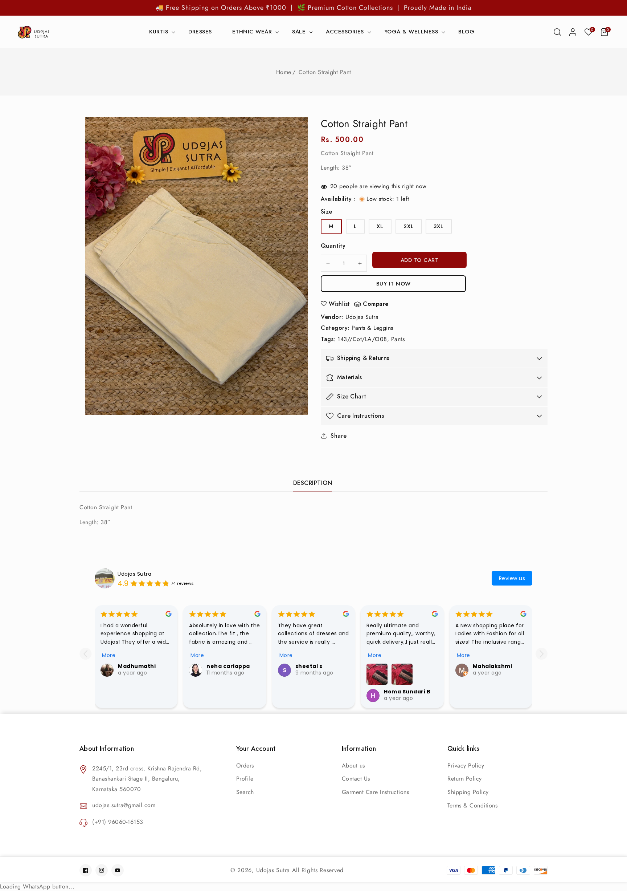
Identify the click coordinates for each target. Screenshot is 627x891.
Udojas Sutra (361, 317)
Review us (512, 578)
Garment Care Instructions (375, 792)
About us (353, 765)
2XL (412, 228)
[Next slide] (542, 654)
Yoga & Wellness (411, 32)
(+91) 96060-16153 (117, 822)
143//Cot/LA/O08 (362, 339)
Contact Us (356, 778)
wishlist (339, 304)
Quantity (333, 246)
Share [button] (339, 436)
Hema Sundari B (407, 691)
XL (384, 228)
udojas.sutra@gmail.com (123, 805)
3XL (443, 228)
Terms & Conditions (472, 805)
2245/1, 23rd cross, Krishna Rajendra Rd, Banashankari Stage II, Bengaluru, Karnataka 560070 (147, 779)
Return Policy (464, 778)
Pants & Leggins (372, 328)
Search (245, 792)
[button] (557, 32)
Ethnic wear (252, 32)
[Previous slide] (85, 654)
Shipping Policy (468, 792)
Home (283, 72)
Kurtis (158, 32)
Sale (299, 32)
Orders (245, 765)
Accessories (345, 32)
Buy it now (393, 284)
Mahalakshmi (492, 666)
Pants (398, 339)
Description (312, 483)
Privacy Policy (465, 765)
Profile (245, 778)
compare (376, 304)
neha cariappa (228, 666)
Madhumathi (137, 666)
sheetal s (309, 666)
